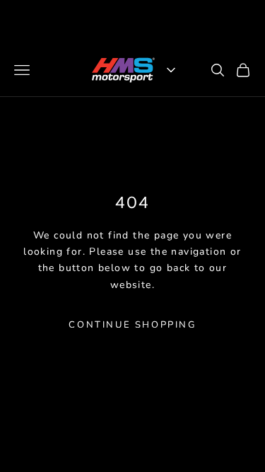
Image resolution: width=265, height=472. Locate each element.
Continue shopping (132, 324)
